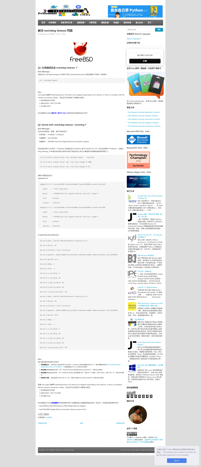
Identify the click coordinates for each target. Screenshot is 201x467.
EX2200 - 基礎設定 (144, 271)
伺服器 (115, 24)
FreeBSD (48, 417)
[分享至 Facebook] (45, 414)
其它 (148, 24)
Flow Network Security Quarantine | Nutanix (144, 119)
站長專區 (51, 24)
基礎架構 (79, 24)
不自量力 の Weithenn (55, 450)
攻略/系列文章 (65, 24)
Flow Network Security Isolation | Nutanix (143, 116)
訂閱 (145, 61)
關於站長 (141, 319)
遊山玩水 (138, 24)
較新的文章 (43, 423)
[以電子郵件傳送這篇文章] (39, 414)
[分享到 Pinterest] (48, 414)
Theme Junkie (131, 450)
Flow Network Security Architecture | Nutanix (144, 126)
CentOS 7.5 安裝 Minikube (147, 287)
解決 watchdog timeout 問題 (55, 30)
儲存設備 (126, 24)
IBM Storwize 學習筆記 (146, 255)
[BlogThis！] (41, 414)
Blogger (72, 450)
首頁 (43, 23)
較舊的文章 (120, 423)
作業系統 (92, 24)
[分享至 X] (43, 414)
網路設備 (104, 24)
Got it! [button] (176, 461)
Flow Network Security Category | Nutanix (143, 123)
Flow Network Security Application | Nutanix (144, 112)
